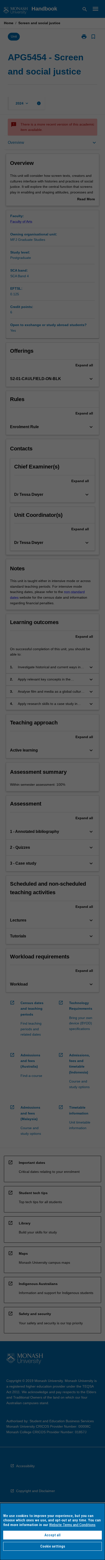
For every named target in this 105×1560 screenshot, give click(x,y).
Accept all (52, 1535)
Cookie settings (52, 1546)
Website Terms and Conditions (72, 1525)
